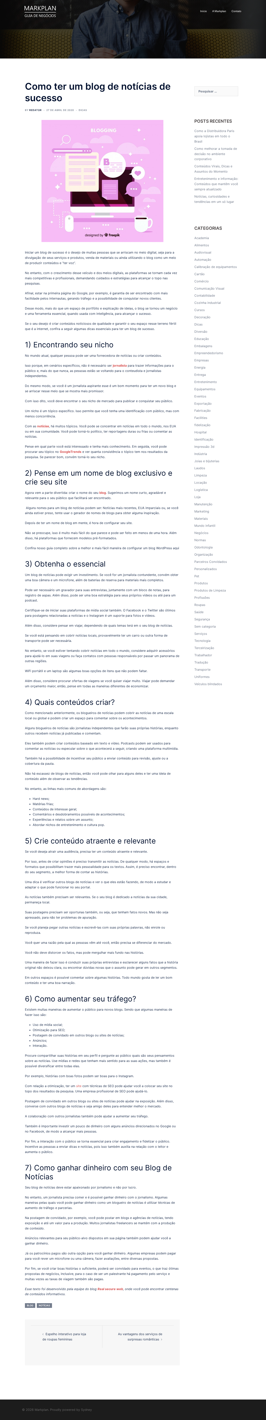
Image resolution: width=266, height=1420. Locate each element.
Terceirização (204, 648)
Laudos (199, 468)
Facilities (200, 418)
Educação (201, 339)
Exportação (203, 403)
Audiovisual (202, 252)
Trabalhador (203, 655)
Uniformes (202, 677)
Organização (203, 554)
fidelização (202, 425)
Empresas (201, 360)
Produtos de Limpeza (210, 590)
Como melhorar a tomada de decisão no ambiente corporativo (215, 154)
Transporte (202, 669)
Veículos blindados (208, 684)
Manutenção (203, 504)
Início (203, 11)
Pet (196, 576)
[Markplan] (40, 11)
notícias (44, 1305)
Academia (201, 238)
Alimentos (201, 245)
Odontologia (203, 547)
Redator (35, 110)
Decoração (202, 317)
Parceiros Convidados (210, 562)
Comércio (201, 281)
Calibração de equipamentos (215, 267)
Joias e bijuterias (206, 461)
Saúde (198, 612)
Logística (201, 490)
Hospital (200, 432)
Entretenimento (205, 382)
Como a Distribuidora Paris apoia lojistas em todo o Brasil (214, 136)
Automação (202, 260)
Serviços (200, 634)
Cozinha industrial (207, 303)
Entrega (200, 375)
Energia (199, 367)
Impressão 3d (204, 447)
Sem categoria (205, 626)
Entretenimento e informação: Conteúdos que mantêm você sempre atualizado (216, 184)
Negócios (201, 533)
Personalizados (205, 569)
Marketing (201, 511)
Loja (197, 497)
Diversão (200, 331)
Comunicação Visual (209, 288)
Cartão (199, 274)
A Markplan (219, 11)
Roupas (199, 605)
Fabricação (202, 410)
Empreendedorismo (208, 353)
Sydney (86, 1410)
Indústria (200, 454)
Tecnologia (202, 641)
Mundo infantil (204, 526)
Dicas (83, 110)
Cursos (199, 310)
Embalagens (203, 346)
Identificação (203, 439)
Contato (236, 11)
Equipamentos (204, 389)
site (78, 1086)
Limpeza (200, 475)
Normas (200, 540)
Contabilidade (204, 295)
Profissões (202, 598)
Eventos (200, 396)
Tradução (201, 662)
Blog (30, 1305)
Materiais (201, 519)
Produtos (201, 583)
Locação (200, 482)
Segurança (202, 619)
